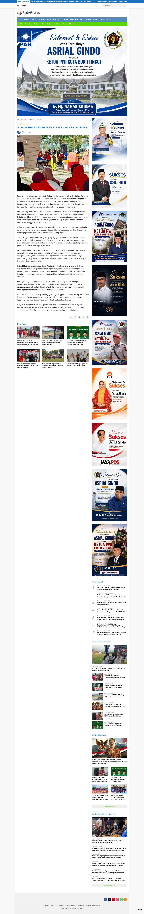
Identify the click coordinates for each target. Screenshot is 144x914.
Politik (34, 19)
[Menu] (18, 5)
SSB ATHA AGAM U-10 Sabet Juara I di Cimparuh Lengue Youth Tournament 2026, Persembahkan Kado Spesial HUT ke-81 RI (100, 797)
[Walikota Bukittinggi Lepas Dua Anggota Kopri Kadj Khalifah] (78, 355)
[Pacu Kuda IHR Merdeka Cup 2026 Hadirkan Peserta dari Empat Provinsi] (53, 332)
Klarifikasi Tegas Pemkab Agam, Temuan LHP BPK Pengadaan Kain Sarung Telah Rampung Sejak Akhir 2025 (109, 849)
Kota (18, 124)
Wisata (109, 19)
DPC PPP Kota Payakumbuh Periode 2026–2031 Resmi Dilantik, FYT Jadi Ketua (76, 342)
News (20, 19)
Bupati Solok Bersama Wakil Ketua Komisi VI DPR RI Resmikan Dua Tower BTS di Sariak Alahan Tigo (90, 2)
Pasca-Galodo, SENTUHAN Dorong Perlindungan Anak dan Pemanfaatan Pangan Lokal (112, 626)
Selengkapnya (109, 806)
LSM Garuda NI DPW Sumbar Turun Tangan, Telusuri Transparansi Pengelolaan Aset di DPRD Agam (108, 879)
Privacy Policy (46, 24)
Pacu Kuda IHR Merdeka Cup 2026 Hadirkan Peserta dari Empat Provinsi (52, 342)
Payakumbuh (25, 124)
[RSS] (125, 899)
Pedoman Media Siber (70, 24)
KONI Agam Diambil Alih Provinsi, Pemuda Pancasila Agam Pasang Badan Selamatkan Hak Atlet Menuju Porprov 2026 (115, 705)
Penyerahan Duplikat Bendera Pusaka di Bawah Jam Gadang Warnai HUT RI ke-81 (111, 611)
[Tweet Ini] (75, 317)
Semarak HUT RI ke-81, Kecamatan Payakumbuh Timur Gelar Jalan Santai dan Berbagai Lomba (27, 343)
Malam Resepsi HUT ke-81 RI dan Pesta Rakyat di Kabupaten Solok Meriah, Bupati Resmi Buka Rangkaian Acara (111, 596)
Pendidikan (74, 19)
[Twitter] (109, 899)
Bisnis (49, 19)
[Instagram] (117, 899)
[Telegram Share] (83, 317)
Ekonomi (42, 19)
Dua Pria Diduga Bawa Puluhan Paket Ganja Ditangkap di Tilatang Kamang (107, 841)
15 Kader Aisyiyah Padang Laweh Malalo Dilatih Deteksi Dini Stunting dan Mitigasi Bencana (110, 618)
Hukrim (26, 19)
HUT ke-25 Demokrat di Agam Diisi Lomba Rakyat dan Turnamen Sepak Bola (111, 588)
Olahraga (56, 19)
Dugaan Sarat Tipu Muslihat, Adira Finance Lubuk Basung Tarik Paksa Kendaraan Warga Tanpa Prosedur (108, 864)
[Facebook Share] (70, 317)
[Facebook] (105, 899)
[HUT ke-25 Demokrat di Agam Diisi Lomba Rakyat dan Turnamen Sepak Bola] (109, 654)
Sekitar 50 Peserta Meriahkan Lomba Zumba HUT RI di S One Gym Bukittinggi (27, 365)
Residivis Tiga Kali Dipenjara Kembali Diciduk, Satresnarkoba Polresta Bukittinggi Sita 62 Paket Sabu (108, 872)
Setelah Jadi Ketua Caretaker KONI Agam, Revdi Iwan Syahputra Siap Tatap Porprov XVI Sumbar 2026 (114, 715)
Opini (95, 19)
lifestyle (102, 19)
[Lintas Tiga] (28, 12)
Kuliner (88, 19)
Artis (81, 19)
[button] (125, 5)
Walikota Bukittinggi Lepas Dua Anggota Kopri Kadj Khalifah (77, 364)
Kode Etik (28, 24)
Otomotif (65, 19)
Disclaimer (57, 24)
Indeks (24, 5)
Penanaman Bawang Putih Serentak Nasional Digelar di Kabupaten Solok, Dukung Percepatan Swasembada (111, 633)
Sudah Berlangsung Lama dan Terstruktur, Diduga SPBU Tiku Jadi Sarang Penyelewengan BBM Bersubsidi (108, 857)
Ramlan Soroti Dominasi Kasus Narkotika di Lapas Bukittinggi (111, 603)
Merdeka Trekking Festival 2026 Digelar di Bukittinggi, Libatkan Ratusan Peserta (52, 365)
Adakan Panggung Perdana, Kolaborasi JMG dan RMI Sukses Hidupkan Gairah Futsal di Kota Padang (119, 797)
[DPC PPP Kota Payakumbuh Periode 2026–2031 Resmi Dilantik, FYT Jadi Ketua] (78, 332)
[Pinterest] (113, 899)
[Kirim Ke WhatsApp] (87, 317)
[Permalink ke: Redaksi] (19, 132)
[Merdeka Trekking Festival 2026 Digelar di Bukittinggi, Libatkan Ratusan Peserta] (53, 355)
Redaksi (36, 24)
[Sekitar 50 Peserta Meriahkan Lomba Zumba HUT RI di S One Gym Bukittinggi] (28, 355)
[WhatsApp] (121, 899)
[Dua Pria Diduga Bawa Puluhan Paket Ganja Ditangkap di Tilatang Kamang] (109, 827)
